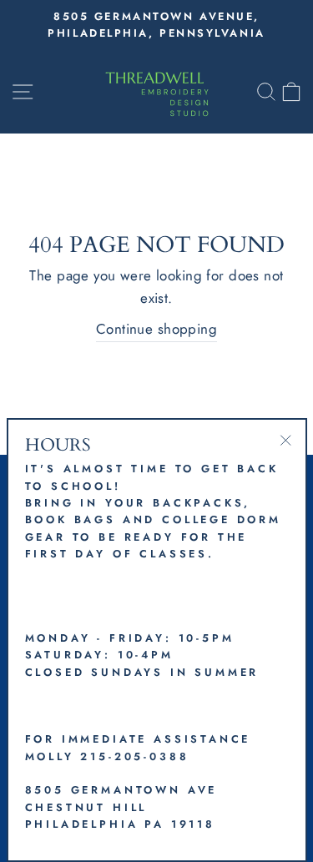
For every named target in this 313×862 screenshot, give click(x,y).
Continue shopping (156, 329)
